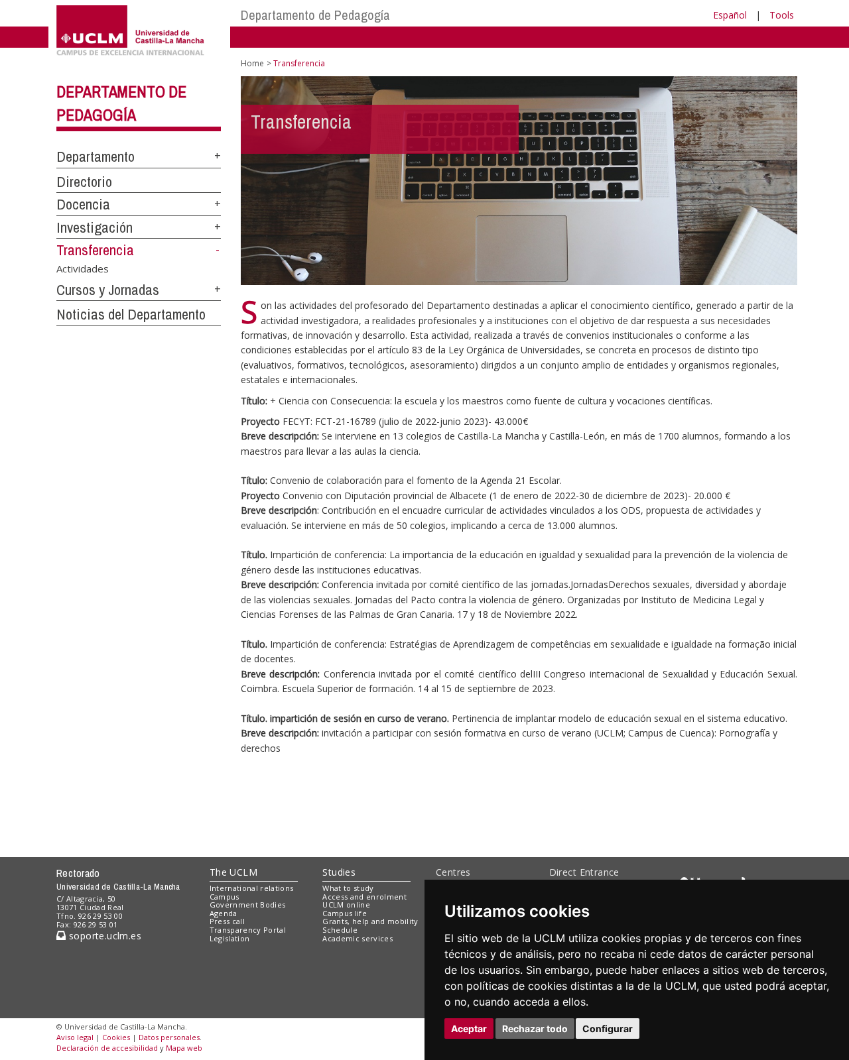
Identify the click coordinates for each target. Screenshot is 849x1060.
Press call (227, 921)
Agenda (223, 913)
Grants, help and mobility (370, 921)
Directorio (84, 182)
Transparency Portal (248, 930)
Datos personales (169, 1037)
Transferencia (95, 250)
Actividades (82, 267)
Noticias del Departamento (131, 314)
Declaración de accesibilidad (107, 1048)
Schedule (340, 930)
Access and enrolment (364, 897)
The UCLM (233, 872)
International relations (252, 888)
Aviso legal (75, 1037)
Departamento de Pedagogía (315, 15)
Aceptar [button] (469, 1028)
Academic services (357, 938)
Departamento (95, 156)
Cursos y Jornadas (107, 290)
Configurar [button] (607, 1028)
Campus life (344, 913)
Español (730, 15)
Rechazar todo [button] (535, 1028)
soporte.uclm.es (103, 935)
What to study (347, 888)
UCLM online (346, 905)
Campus (224, 897)
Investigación (94, 227)
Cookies (116, 1037)
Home (252, 63)
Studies (339, 872)
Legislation (230, 938)
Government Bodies (248, 905)
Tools (781, 15)
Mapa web (184, 1048)
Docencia (83, 204)
